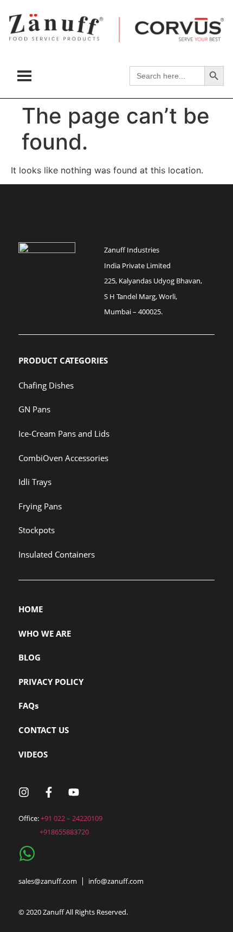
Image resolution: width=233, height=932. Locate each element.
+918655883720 (64, 832)
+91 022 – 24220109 (71, 818)
